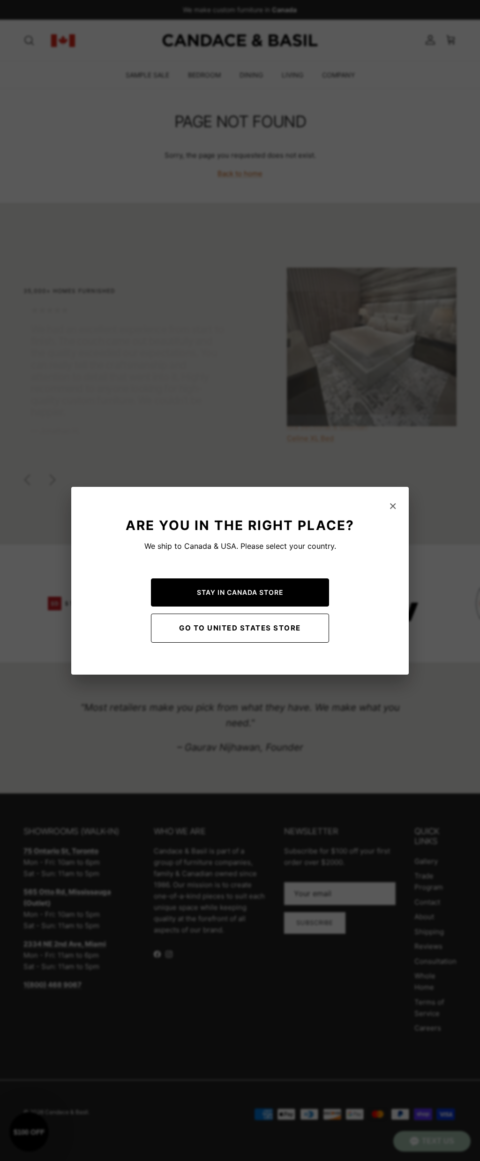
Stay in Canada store (240, 592)
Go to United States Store (240, 627)
